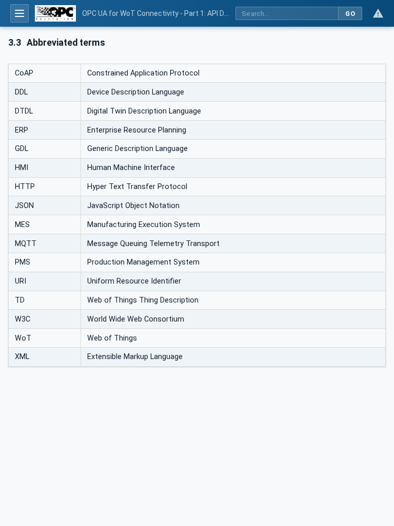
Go (350, 13)
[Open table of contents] (19, 13)
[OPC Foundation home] (55, 13)
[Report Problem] (378, 13)
